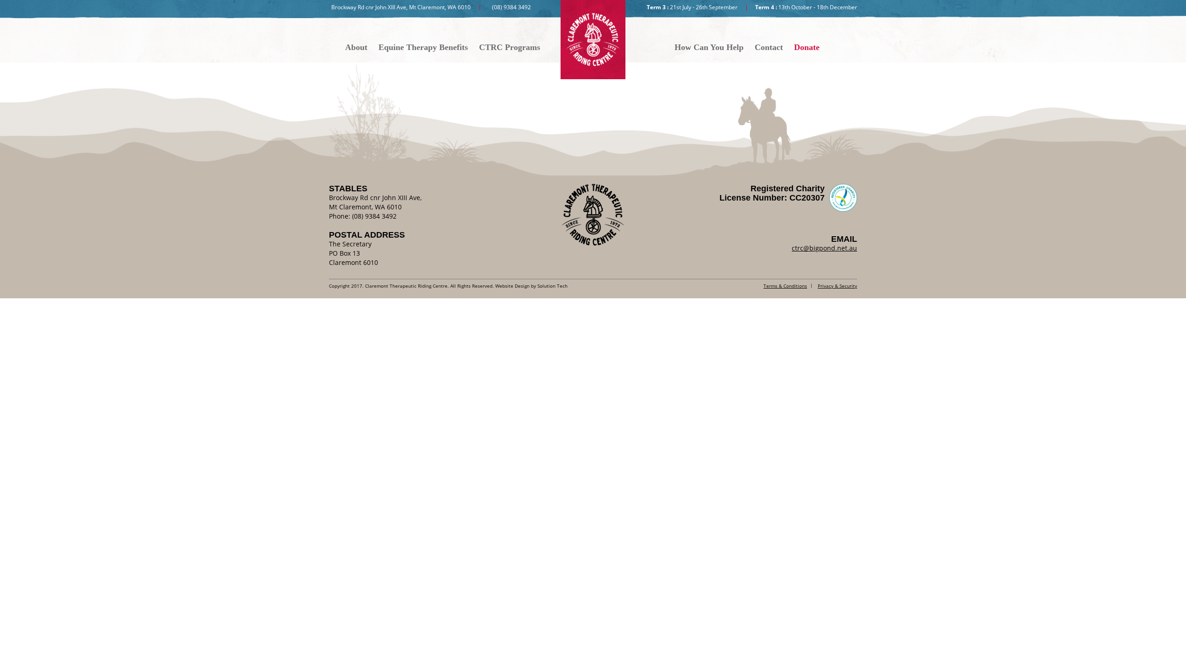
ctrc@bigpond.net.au (824, 248)
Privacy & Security (837, 286)
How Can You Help (709, 47)
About (356, 47)
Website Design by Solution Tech (531, 286)
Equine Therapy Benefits (423, 47)
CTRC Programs (509, 47)
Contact (769, 47)
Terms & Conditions (785, 286)
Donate (807, 47)
